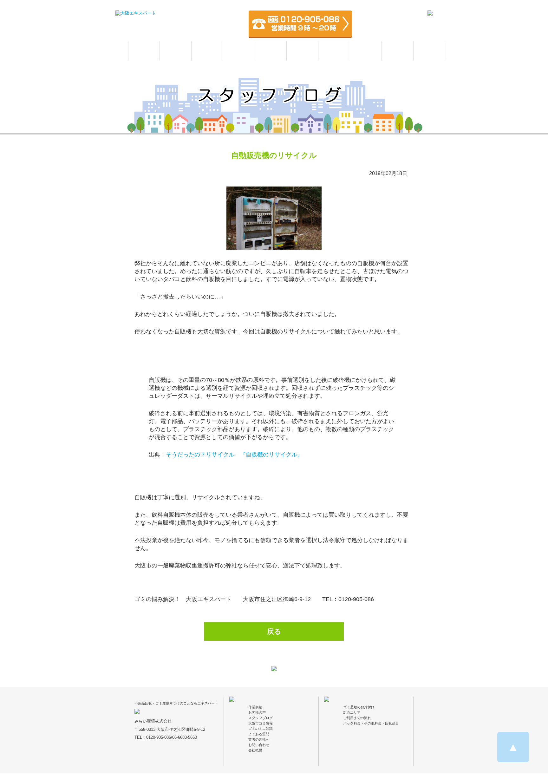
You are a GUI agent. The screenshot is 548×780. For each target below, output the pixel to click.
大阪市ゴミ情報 (260, 723)
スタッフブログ (260, 718)
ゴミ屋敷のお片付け (359, 707)
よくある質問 (429, 51)
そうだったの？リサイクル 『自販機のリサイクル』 (234, 454)
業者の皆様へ (258, 739)
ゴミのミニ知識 (260, 729)
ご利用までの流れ (357, 718)
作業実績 (239, 51)
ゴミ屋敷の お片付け (175, 51)
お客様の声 (270, 51)
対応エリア (334, 51)
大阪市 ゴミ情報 (398, 51)
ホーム (144, 51)
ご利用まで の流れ (302, 51)
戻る (274, 631)
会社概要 (255, 750)
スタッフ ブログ (366, 51)
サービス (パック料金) (207, 51)
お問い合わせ (258, 745)
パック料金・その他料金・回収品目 (371, 723)
